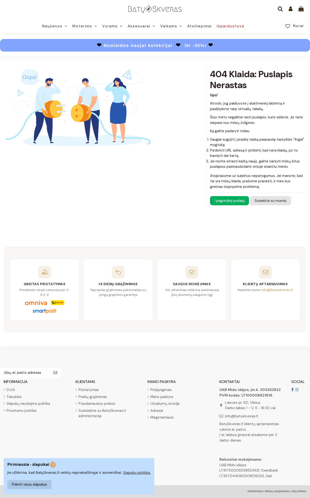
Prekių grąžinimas (92, 396)
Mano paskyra (161, 396)
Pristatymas (88, 389)
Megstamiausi (162, 417)
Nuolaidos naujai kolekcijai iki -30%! (155, 45)
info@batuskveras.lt (241, 416)
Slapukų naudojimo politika (28, 403)
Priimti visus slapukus (29, 484)
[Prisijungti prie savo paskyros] (290, 9)
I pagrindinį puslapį (230, 200)
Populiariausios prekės (96, 403)
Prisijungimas (161, 389)
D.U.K (11, 389)
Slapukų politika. (137, 472)
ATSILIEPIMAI (298, 491)
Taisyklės (14, 396)
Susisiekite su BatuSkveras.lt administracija (102, 413)
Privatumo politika (21, 410)
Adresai (156, 410)
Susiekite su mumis (271, 200)
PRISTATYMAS (255, 491)
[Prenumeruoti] (55, 373)
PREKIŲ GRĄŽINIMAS (277, 491)
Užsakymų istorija (164, 403)
